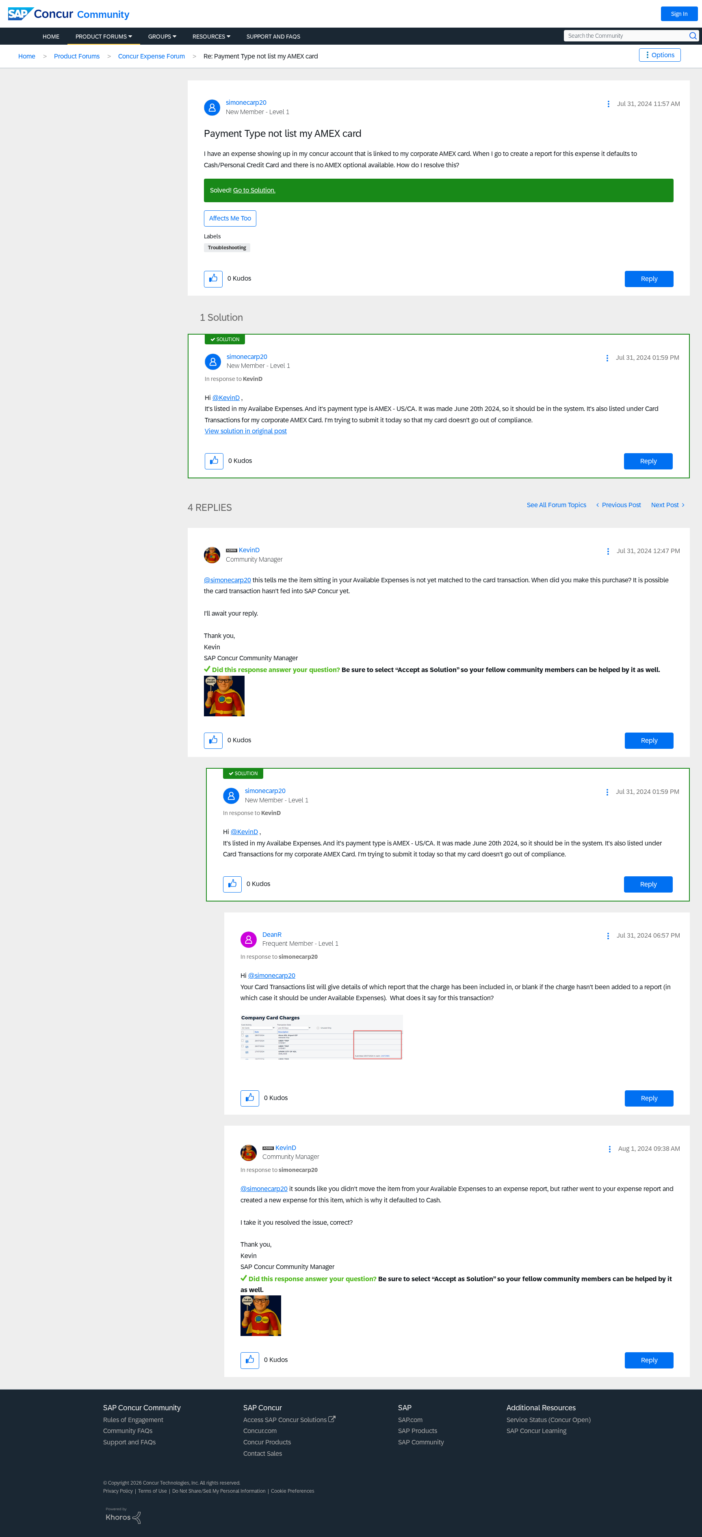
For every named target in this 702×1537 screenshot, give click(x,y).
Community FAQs (127, 1430)
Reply (649, 278)
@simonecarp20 (227, 580)
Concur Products (267, 1442)
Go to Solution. (254, 190)
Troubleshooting (227, 248)
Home (26, 56)
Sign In (679, 14)
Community (103, 14)
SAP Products (417, 1430)
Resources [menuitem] (209, 36)
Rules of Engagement (133, 1419)
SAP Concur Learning (536, 1430)
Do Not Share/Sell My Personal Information (219, 1491)
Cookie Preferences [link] (292, 1491)
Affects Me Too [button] (230, 218)
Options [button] (663, 55)
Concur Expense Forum (151, 56)
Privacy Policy (118, 1491)
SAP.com (410, 1419)
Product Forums (77, 56)
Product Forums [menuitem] (101, 36)
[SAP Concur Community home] (40, 13)
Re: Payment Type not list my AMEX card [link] (261, 56)
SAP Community (421, 1442)
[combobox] (631, 35)
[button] (608, 104)
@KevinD (226, 397)
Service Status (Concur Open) (549, 1419)
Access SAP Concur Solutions (285, 1419)
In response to (233, 379)
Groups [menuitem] (159, 36)
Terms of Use (152, 1491)
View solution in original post (246, 431)
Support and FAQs (129, 1442)
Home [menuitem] (51, 36)
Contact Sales (262, 1453)
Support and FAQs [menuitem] (273, 36)
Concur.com (260, 1430)
